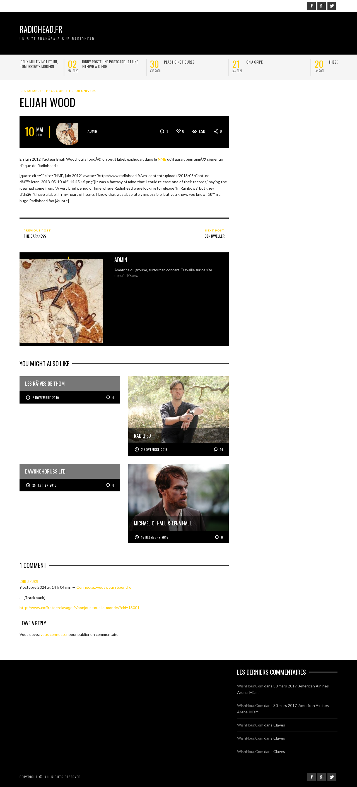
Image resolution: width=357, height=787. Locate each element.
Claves (279, 725)
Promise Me (289, 61)
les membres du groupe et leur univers (58, 91)
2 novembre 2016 (154, 449)
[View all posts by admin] (69, 132)
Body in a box (209, 61)
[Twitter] (331, 6)
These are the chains (133, 61)
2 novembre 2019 (45, 397)
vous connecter (54, 634)
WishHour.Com (250, 686)
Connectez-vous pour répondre (103, 587)
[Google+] (321, 6)
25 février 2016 (44, 485)
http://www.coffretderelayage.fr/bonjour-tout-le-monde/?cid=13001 (79, 607)
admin (92, 131)
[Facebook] (311, 6)
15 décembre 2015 (154, 537)
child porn (29, 581)
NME (162, 159)
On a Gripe (41, 61)
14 (221, 449)
